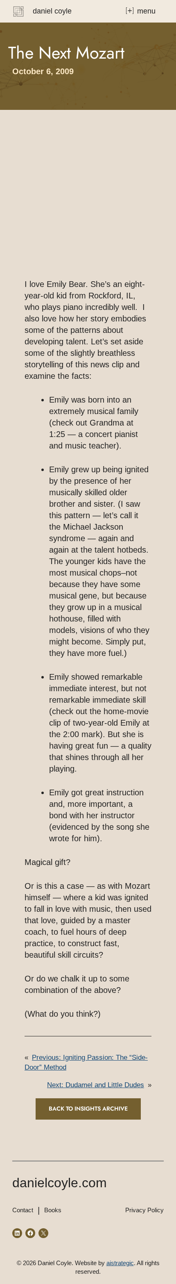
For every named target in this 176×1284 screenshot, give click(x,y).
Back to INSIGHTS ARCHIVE (88, 1108)
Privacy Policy (144, 1210)
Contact (22, 1210)
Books (52, 1210)
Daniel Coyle (52, 11)
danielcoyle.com (59, 1182)
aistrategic (120, 1262)
